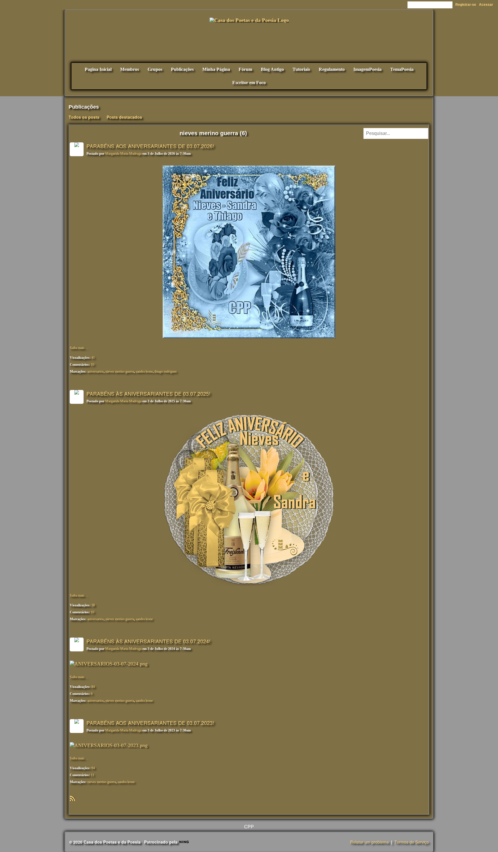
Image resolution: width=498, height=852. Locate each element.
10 (92, 365)
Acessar (486, 5)
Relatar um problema (369, 842)
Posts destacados (124, 117)
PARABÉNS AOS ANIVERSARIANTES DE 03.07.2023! (150, 722)
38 (93, 605)
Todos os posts (84, 117)
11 (92, 775)
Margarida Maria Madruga (123, 154)
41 (93, 358)
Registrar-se (465, 5)
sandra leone (144, 372)
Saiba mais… (79, 348)
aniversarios (95, 372)
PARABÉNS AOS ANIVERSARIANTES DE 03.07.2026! (150, 146)
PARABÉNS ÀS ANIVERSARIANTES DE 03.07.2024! (148, 641)
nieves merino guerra (119, 372)
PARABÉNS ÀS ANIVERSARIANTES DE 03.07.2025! (148, 393)
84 (93, 687)
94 (93, 768)
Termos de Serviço (412, 842)
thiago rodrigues (165, 372)
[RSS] (72, 798)
